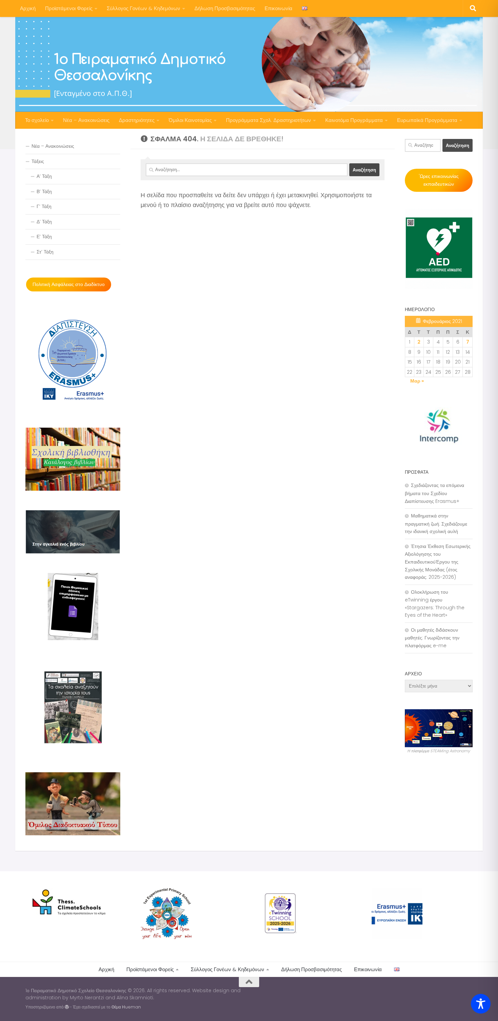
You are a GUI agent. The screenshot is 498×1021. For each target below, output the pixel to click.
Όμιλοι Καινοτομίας (190, 120)
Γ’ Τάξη (44, 206)
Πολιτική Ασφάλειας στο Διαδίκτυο (69, 284)
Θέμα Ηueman (126, 1007)
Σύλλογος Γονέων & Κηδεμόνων (143, 8)
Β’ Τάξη (44, 191)
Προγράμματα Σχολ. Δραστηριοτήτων (268, 120)
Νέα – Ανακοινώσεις (86, 120)
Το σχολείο (37, 120)
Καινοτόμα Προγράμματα (354, 120)
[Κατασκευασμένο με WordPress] (67, 1007)
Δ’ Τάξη (44, 221)
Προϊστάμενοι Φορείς (68, 8)
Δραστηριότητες (136, 120)
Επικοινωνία (278, 8)
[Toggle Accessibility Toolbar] (480, 1003)
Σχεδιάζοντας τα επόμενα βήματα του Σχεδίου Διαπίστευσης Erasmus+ (434, 493)
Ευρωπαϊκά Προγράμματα (427, 120)
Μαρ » (417, 380)
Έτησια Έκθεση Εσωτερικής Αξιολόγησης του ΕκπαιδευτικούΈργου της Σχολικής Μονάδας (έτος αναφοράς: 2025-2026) (438, 561)
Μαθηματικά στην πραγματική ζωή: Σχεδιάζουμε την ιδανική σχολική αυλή (436, 523)
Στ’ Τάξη (45, 251)
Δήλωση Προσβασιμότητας (224, 8)
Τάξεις (38, 161)
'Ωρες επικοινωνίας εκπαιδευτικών (439, 180)
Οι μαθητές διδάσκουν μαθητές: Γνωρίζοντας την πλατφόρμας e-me (432, 638)
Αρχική (28, 8)
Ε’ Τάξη (44, 236)
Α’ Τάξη (44, 176)
